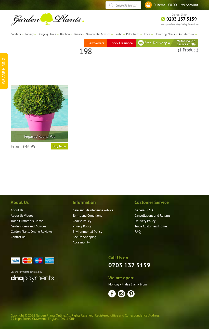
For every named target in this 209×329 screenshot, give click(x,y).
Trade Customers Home (27, 221)
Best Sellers (95, 43)
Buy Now (59, 146)
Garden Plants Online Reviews (31, 231)
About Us (17, 210)
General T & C (144, 210)
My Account (189, 5)
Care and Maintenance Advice (93, 210)
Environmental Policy (87, 231)
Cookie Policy (82, 221)
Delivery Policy (145, 221)
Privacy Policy (82, 226)
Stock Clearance (122, 43)
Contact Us (18, 237)
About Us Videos (22, 215)
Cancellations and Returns (152, 215)
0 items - (165, 5)
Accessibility (81, 242)
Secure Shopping (84, 237)
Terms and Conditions (87, 215)
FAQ (138, 231)
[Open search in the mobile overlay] (123, 5)
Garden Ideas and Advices (28, 226)
